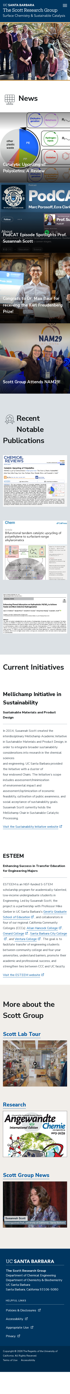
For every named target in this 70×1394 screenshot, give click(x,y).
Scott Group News (26, 1175)
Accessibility (14, 1319)
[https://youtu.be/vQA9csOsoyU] (35, 1063)
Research (14, 1104)
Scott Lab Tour (22, 1034)
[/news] (35, 1204)
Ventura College (26, 939)
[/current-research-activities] (35, 1134)
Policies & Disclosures (21, 1310)
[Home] (34, 16)
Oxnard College (13, 933)
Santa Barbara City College (48, 933)
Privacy (11, 1336)
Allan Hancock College (42, 928)
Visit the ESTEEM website (21, 975)
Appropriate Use (17, 1327)
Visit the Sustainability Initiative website (30, 827)
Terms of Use (10, 1360)
